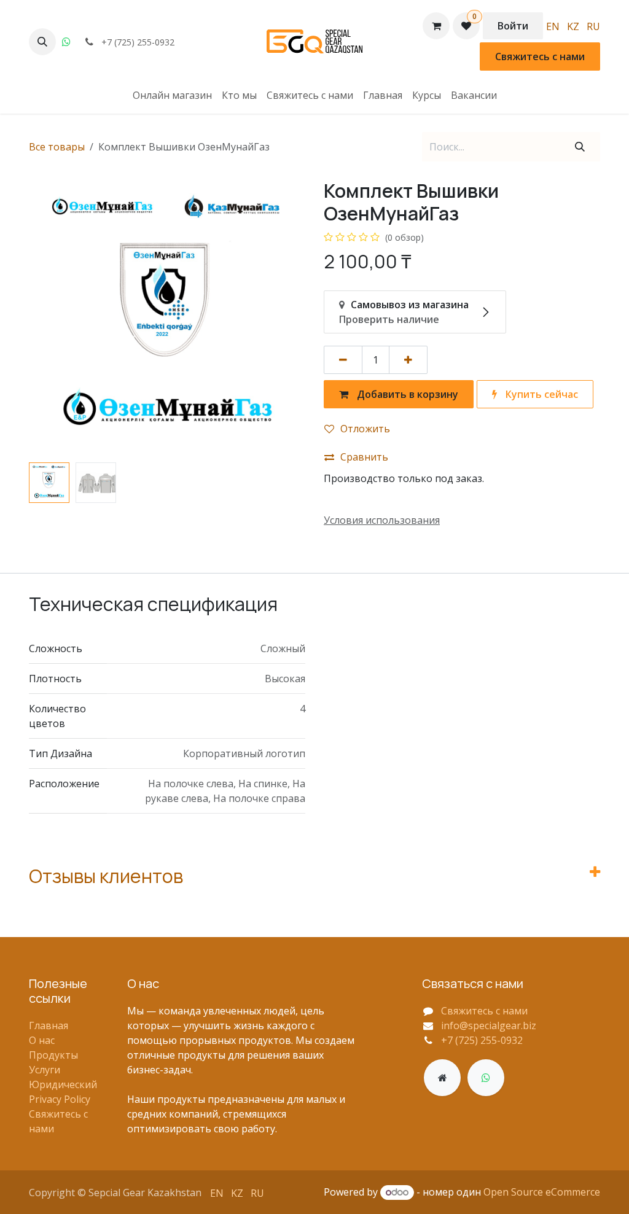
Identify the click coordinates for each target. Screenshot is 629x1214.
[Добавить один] (408, 360)
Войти (513, 26)
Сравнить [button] (364, 457)
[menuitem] (553, 26)
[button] (42, 41)
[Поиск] (580, 146)
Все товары (57, 147)
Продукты (53, 1055)
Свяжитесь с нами (540, 56)
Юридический (63, 1084)
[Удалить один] (343, 360)
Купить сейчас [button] (540, 394)
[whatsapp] (66, 42)
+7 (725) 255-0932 (482, 1040)
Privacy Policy (59, 1099)
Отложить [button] (365, 428)
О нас (42, 1040)
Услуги (44, 1069)
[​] (442, 1077)
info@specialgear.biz (488, 1025)
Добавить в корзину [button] (406, 394)
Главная (48, 1025)
